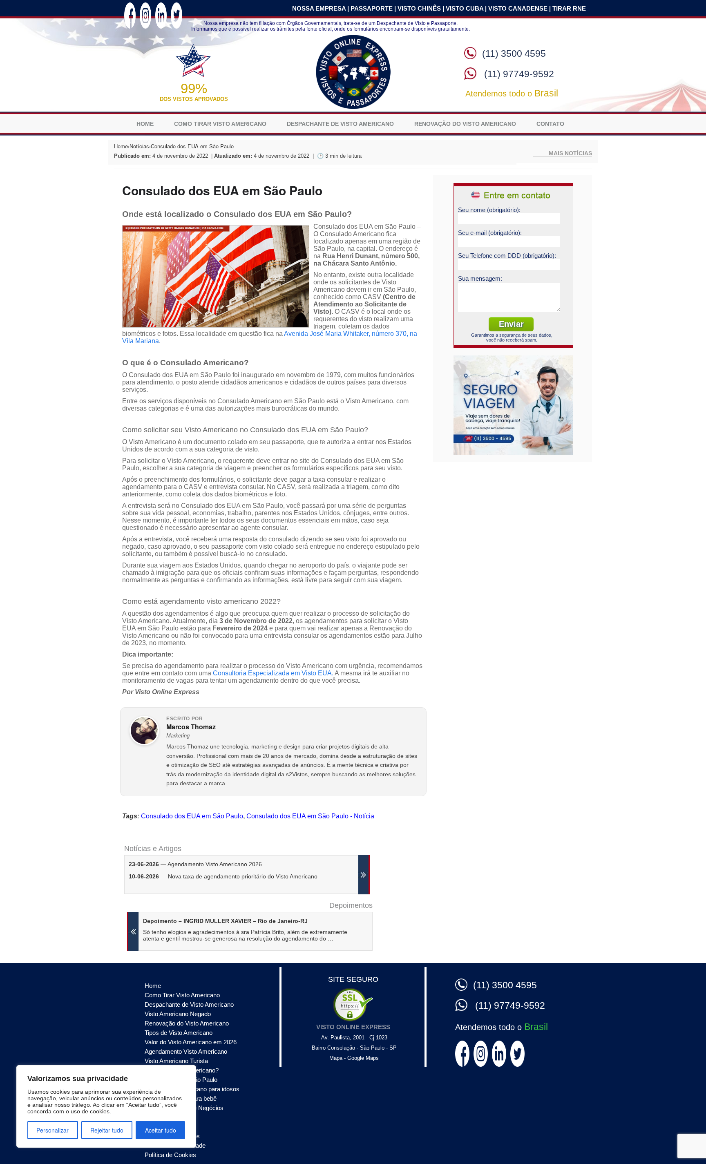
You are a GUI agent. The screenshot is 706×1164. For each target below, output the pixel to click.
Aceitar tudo (160, 1130)
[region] (106, 1106)
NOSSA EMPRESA (319, 762)
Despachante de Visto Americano (340, 877)
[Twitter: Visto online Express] (176, 769)
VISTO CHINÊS (419, 762)
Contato (550, 877)
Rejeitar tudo (106, 1130)
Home (145, 877)
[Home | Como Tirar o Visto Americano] (353, 825)
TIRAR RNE (569, 762)
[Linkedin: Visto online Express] (161, 769)
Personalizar (52, 1130)
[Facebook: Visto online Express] (130, 769)
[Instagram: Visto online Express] (145, 769)
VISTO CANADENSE (517, 762)
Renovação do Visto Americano (465, 877)
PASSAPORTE (372, 762)
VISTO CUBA (464, 762)
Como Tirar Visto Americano (220, 877)
